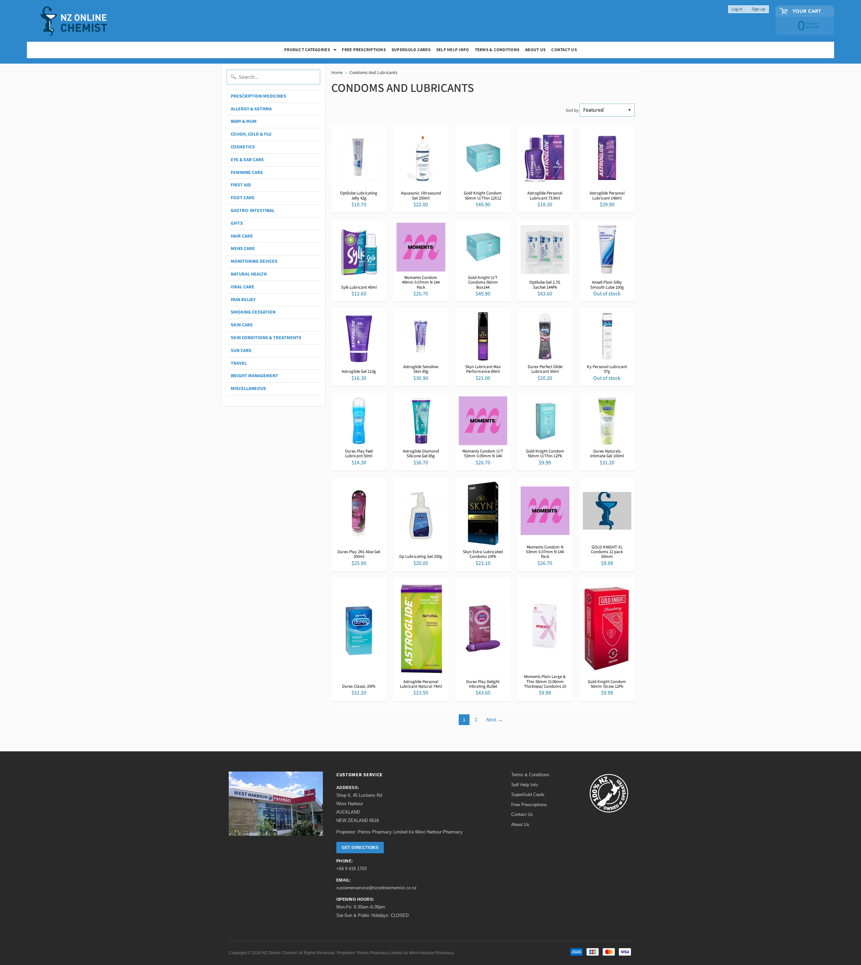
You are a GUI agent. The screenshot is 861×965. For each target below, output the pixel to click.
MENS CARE (243, 248)
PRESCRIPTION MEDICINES (258, 96)
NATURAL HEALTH (249, 274)
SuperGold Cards (410, 50)
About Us (535, 50)
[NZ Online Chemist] (74, 21)
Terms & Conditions (497, 50)
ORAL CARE (242, 287)
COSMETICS (243, 147)
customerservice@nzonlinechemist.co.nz (376, 887)
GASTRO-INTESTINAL (252, 210)
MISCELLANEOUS (248, 388)
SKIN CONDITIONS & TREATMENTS (266, 337)
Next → (494, 719)
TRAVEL (239, 363)
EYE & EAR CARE (247, 159)
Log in (737, 9)
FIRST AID (241, 185)
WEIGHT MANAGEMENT (254, 375)
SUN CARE (241, 350)
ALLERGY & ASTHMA (251, 109)
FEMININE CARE (247, 172)
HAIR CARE (242, 236)
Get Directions (360, 847)
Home (337, 72)
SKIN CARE (242, 325)
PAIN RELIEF (243, 299)
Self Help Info (452, 50)
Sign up (758, 9)
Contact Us (564, 50)
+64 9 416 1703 (351, 868)
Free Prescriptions (529, 804)
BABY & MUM (244, 121)
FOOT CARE (243, 197)
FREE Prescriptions (364, 50)
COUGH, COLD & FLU (251, 134)
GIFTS (237, 223)
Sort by (572, 110)
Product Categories (311, 51)
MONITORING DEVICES (254, 261)
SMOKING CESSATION (253, 312)
